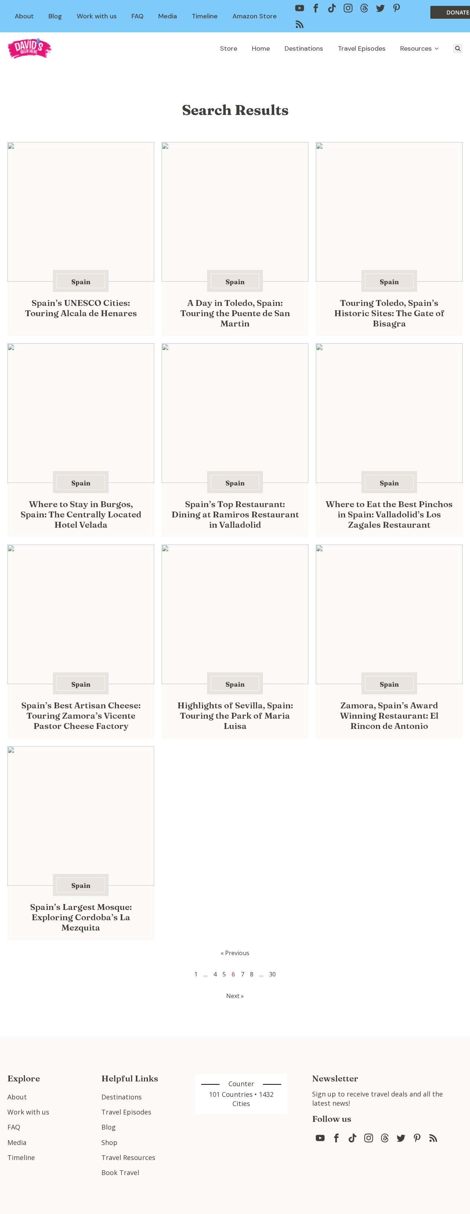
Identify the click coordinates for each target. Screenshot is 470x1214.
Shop (109, 1142)
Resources (416, 48)
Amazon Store (254, 16)
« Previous (235, 953)
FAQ (137, 16)
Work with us (97, 16)
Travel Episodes (362, 48)
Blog (55, 16)
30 (272, 974)
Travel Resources (128, 1157)
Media (167, 16)
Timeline (205, 16)
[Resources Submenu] (439, 48)
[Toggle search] (458, 48)
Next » (235, 996)
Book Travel (120, 1172)
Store (228, 48)
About (24, 16)
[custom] (300, 8)
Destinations (304, 48)
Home (261, 48)
